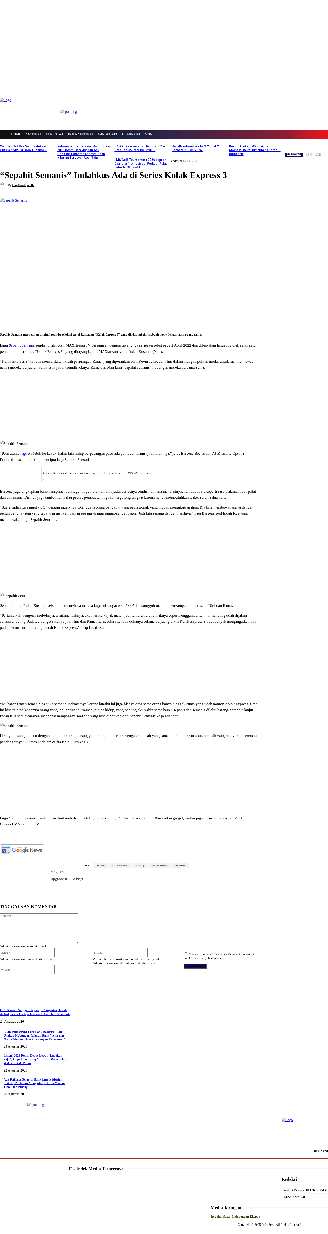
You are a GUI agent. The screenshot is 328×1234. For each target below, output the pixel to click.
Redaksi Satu (220, 1216)
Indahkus (100, 865)
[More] (105, 320)
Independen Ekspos (246, 1216)
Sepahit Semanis (22, 345)
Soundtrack (180, 865)
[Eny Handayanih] (4, 185)
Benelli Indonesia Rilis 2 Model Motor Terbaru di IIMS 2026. (199, 148)
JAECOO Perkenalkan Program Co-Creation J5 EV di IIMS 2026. (139, 148)
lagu (23, 453)
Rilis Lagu (140, 865)
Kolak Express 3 (120, 865)
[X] (57, 320)
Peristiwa (294, 154)
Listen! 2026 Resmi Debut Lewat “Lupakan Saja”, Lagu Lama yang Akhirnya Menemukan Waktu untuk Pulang (35, 1059)
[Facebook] (41, 320)
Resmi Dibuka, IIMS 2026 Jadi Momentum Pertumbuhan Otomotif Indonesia (255, 150)
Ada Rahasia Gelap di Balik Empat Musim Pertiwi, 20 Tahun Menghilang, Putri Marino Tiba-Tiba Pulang (34, 1083)
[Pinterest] (73, 320)
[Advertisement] (130, 405)
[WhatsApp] (89, 320)
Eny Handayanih (23, 185)
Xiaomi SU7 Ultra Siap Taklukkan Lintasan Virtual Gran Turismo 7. (23, 148)
